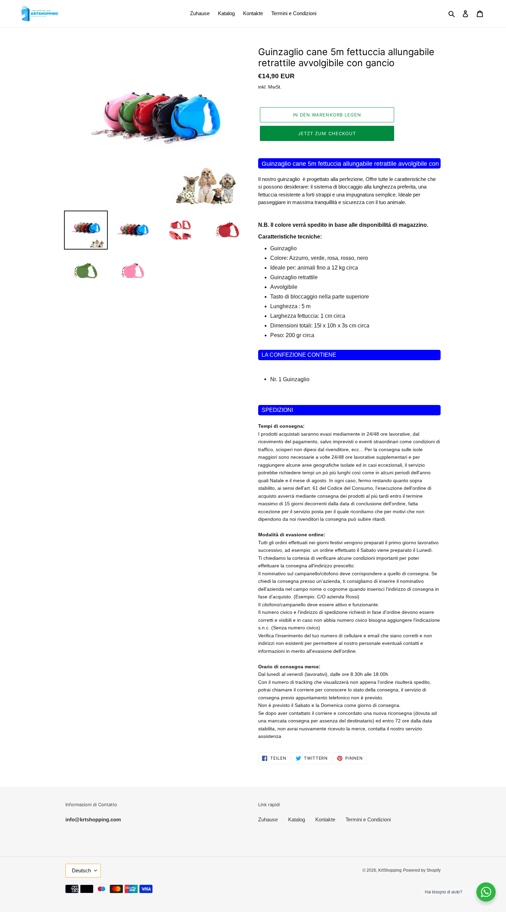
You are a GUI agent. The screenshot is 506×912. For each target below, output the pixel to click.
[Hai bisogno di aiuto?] (486, 892)
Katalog (296, 819)
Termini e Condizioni (368, 819)
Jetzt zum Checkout (327, 133)
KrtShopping (390, 870)
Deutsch (81, 870)
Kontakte (325, 819)
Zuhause (268, 819)
